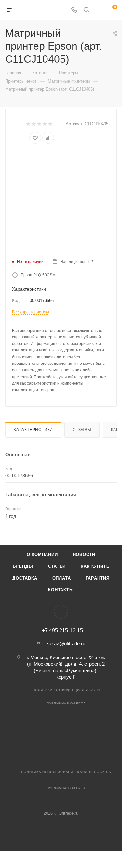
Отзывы (82, 429)
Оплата (61, 578)
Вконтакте (61, 612)
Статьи (57, 566)
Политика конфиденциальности (66, 690)
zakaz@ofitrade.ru (65, 643)
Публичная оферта (66, 703)
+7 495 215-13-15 (62, 630)
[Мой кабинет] (99, 10)
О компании (42, 554)
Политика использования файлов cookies (66, 772)
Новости (84, 554)
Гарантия (97, 578)
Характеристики (33, 429)
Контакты (61, 589)
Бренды (23, 566)
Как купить (95, 566)
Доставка (24, 578)
